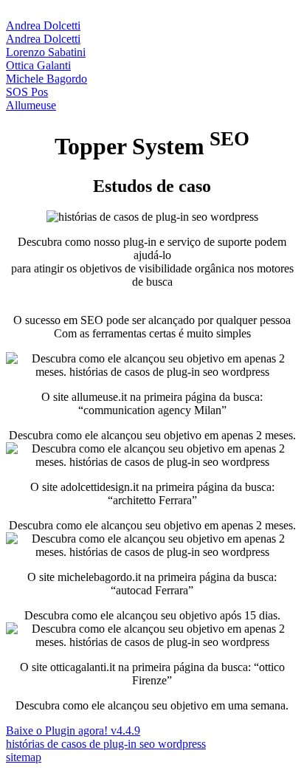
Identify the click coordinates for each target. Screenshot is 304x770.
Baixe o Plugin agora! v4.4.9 (73, 730)
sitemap (23, 757)
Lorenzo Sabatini (46, 52)
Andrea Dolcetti (43, 25)
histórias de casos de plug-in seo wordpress (106, 744)
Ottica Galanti (38, 65)
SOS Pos (27, 92)
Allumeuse (31, 105)
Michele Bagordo (46, 78)
